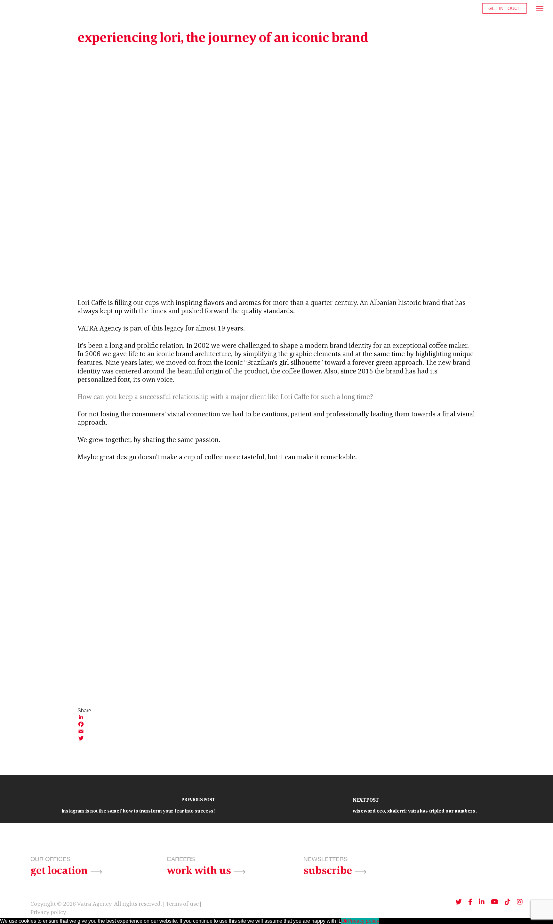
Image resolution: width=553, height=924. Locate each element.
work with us (199, 869)
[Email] (276, 731)
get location (59, 869)
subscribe (327, 869)
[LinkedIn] (276, 717)
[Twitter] (276, 738)
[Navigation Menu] (540, 8)
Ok (344, 921)
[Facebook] (276, 724)
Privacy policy (48, 912)
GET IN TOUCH (504, 8)
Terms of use (182, 903)
